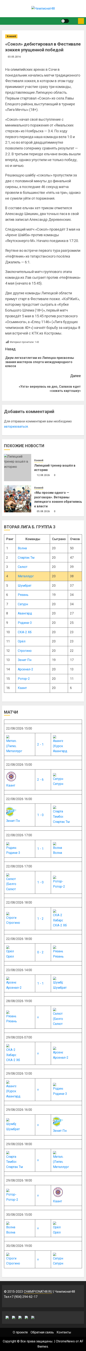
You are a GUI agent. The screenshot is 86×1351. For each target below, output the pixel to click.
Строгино (25, 651)
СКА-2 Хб (25, 632)
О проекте (20, 1332)
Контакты (64, 1332)
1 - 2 (40, 919)
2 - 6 (40, 780)
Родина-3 (25, 623)
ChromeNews (65, 1341)
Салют (22, 567)
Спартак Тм (26, 558)
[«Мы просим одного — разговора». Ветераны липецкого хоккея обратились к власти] (17, 498)
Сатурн (23, 604)
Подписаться (81, 21)
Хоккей (11, 36)
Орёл (21, 641)
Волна (22, 548)
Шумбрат (24, 585)
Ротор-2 (24, 679)
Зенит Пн (24, 660)
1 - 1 (40, 849)
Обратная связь (42, 1332)
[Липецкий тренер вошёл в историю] (17, 467)
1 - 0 (40, 815)
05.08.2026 (43, 511)
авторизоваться (16, 426)
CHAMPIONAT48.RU (38, 1291)
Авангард (25, 613)
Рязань (23, 595)
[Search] (73, 21)
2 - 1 (40, 744)
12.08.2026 (43, 475)
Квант (22, 688)
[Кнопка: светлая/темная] (65, 21)
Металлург (26, 576)
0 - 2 (40, 952)
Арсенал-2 (25, 669)
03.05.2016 (14, 56)
